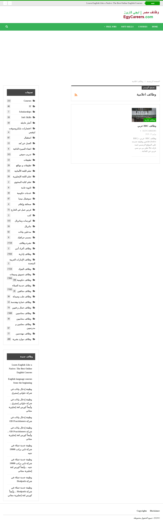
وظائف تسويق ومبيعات (20, 274)
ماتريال (28, 226)
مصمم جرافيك (24, 237)
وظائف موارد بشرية (22, 339)
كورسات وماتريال (23, 221)
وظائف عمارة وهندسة (21, 302)
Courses (142, 27)
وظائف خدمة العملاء (21, 285)
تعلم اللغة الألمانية (22, 171)
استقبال (27, 138)
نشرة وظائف (25, 243)
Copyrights (142, 511)
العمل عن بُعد (25, 143)
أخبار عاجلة (26, 123)
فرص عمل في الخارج (21, 210)
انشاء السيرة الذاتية (22, 149)
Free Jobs (111, 27)
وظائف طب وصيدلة (22, 296)
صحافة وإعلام (24, 204)
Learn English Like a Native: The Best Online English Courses (114, 3)
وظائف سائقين (24, 291)
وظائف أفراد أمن (23, 248)
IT (30, 106)
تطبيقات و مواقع (23, 165)
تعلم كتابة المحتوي (22, 182)
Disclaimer (155, 511)
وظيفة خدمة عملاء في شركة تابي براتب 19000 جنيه (21, 449)
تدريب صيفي (25, 154)
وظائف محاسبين (23, 313)
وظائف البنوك (24, 269)
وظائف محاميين (23, 319)
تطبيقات (27, 160)
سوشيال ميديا (24, 199)
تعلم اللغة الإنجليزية (22, 176)
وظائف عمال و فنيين (21, 308)
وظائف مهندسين (23, 333)
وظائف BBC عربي (147, 126)
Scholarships (25, 112)
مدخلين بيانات (24, 232)
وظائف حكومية (24, 280)
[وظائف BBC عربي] (144, 115)
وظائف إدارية (150, 120)
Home (155, 27)
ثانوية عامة (26, 188)
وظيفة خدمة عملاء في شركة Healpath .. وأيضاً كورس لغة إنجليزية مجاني (20, 492)
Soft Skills (127, 27)
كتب (29, 215)
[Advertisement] (81, 54)
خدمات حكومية (24, 193)
